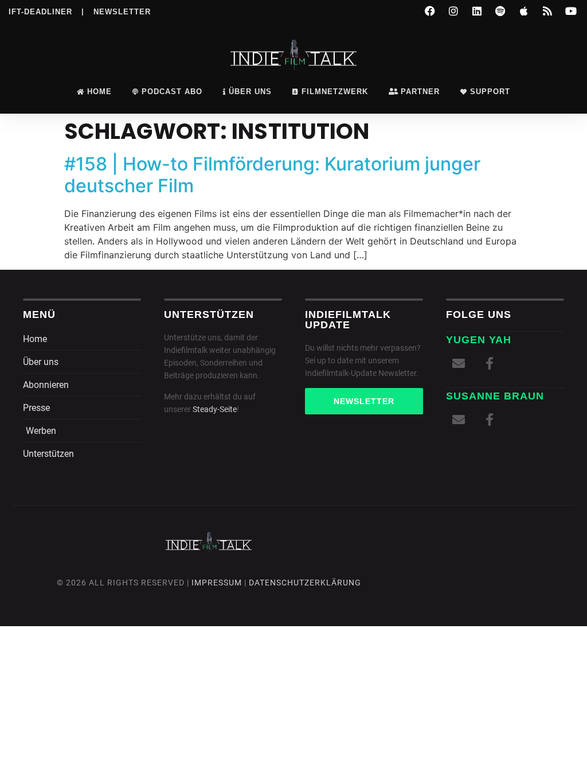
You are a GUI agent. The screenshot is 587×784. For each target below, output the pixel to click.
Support (490, 91)
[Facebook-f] (489, 363)
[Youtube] (571, 11)
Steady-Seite (215, 409)
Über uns (250, 91)
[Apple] (524, 11)
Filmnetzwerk (335, 91)
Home (99, 91)
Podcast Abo (172, 91)
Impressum (216, 582)
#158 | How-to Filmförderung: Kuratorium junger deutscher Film (272, 175)
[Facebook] (430, 11)
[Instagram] (453, 11)
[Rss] (547, 11)
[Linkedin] (477, 11)
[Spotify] (500, 11)
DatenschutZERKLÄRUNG (305, 582)
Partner (420, 91)
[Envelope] (458, 363)
